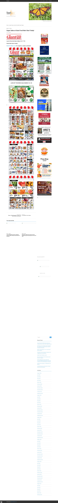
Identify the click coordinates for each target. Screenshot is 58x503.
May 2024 (38, 422)
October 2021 (39, 479)
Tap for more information (41, 144)
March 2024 (39, 426)
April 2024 (39, 424)
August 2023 (39, 439)
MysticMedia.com (14, 501)
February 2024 (39, 428)
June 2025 (39, 398)
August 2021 (39, 483)
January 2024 (39, 430)
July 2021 (38, 485)
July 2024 (38, 419)
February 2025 (39, 406)
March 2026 (39, 382)
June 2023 (39, 443)
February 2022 (39, 472)
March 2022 (39, 470)
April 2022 (39, 468)
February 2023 (39, 450)
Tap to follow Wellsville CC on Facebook (43, 178)
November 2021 (40, 478)
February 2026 (39, 384)
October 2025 (39, 391)
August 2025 (39, 395)
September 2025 (40, 393)
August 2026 (39, 373)
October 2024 (39, 413)
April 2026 (39, 380)
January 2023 (39, 452)
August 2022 (39, 461)
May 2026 (38, 378)
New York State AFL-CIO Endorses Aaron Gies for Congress (44, 357)
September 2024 (40, 415)
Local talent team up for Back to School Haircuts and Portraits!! (43, 367)
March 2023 (39, 448)
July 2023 (38, 441)
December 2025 (39, 387)
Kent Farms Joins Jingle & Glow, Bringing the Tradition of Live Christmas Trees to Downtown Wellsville (44, 346)
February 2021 (39, 494)
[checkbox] (1, 502)
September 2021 (40, 481)
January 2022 (39, 474)
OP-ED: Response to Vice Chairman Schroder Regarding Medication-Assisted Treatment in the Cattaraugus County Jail (44, 360)
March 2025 (39, 404)
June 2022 (39, 465)
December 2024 (39, 409)
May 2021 (38, 489)
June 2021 (39, 487)
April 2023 (39, 446)
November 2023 (40, 433)
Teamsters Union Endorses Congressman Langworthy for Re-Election (44, 353)
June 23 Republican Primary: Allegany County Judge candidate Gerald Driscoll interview (13, 235)
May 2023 (38, 444)
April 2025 (39, 402)
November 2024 (40, 411)
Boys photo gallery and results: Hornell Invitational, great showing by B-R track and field (29, 235)
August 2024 (39, 417)
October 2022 (39, 457)
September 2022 (40, 459)
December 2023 (39, 432)
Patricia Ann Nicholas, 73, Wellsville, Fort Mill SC (44, 364)
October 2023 (39, 435)
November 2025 (40, 389)
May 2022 (38, 467)
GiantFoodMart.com (11, 45)
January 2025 (39, 408)
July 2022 (38, 463)
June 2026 (39, 376)
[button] (35, 94)
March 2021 (39, 492)
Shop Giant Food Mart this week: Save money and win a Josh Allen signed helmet (44, 343)
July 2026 (38, 374)
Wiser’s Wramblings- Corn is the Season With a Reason (44, 350)
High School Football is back (42, 355)
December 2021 (39, 476)
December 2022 (39, 454)
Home (8, 25)
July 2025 (38, 397)
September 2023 (40, 437)
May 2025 (38, 400)
